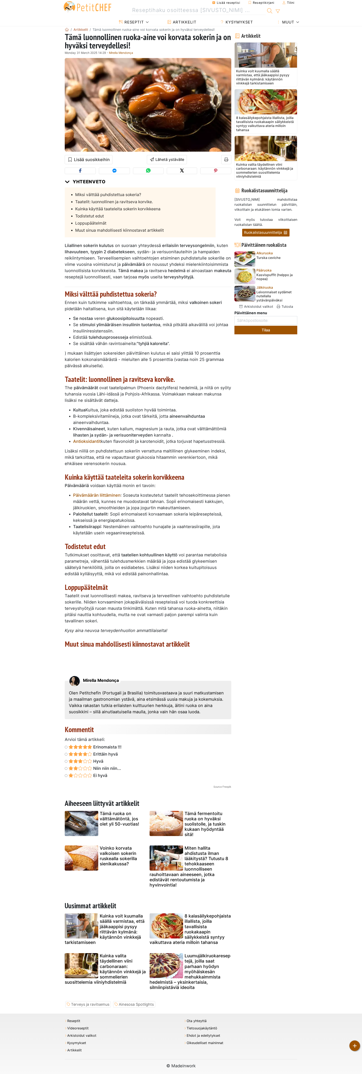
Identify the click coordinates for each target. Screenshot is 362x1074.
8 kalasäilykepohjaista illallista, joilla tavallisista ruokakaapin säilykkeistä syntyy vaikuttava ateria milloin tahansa (190, 929)
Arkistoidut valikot (258, 306)
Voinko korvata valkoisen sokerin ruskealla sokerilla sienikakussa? (118, 856)
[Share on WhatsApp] (148, 171)
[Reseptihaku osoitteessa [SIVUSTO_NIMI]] (269, 10)
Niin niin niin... (106, 768)
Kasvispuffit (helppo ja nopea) (274, 277)
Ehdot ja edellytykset (203, 1036)
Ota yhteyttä (197, 1021)
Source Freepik (222, 786)
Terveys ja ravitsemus (90, 1004)
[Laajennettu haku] (278, 11)
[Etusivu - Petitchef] (67, 29)
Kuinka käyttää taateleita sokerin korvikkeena (117, 208)
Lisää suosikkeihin (91, 159)
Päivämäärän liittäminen (96, 495)
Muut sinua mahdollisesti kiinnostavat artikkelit (119, 230)
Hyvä (97, 761)
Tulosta (287, 306)
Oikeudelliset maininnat (205, 1043)
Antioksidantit (87, 441)
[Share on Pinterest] (215, 171)
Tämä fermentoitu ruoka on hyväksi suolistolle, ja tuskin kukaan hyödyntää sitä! (205, 824)
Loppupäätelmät (90, 223)
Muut (287, 22)
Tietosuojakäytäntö (202, 1028)
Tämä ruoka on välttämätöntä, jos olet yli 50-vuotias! (119, 819)
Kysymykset (238, 22)
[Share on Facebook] (80, 171)
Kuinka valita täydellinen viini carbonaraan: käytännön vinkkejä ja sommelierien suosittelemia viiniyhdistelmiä (105, 969)
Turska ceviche (268, 258)
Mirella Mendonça (121, 52)
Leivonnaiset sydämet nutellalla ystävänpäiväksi (274, 296)
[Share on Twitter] (182, 171)
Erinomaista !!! (107, 747)
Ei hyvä (99, 775)
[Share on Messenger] (114, 171)
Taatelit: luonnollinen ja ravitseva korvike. (114, 201)
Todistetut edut (89, 215)
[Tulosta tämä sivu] (226, 159)
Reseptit (133, 22)
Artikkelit (184, 22)
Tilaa (266, 330)
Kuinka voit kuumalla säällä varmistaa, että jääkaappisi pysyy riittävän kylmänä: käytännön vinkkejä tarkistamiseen (105, 929)
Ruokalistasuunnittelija (263, 232)
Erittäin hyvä (105, 754)
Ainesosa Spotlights (136, 1004)
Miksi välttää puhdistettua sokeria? (108, 194)
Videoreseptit (78, 1028)
